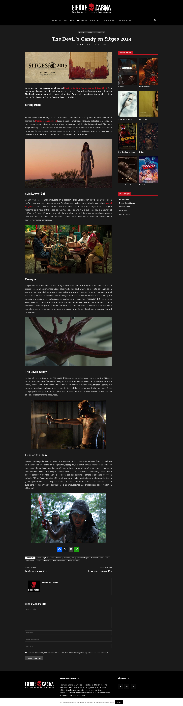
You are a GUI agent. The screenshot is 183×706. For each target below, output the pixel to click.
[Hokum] (148, 136)
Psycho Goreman (145, 185)
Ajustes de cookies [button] (108, 702)
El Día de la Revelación (125, 119)
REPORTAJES (109, 20)
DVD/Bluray (95, 20)
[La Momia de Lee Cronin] (127, 169)
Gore (107, 558)
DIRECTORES (69, 20)
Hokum (141, 152)
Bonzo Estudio (125, 214)
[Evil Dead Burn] (148, 71)
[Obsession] (127, 71)
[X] (133, 686)
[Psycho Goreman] (148, 169)
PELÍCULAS (56, 20)
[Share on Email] (71, 549)
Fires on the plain (97, 558)
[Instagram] (126, 686)
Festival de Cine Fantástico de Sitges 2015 (85, 88)
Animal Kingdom (42, 558)
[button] (155, 21)
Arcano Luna (124, 199)
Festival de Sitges (83, 558)
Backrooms (143, 119)
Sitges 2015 (100, 32)
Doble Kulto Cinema (127, 203)
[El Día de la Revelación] (127, 104)
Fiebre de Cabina (86, 45)
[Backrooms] (148, 104)
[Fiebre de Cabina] (91, 8)
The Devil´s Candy (58, 561)
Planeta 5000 (124, 207)
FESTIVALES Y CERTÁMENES (87, 32)
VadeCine (123, 210)
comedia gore (69, 558)
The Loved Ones (73, 561)
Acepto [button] (119, 702)
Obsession (121, 87)
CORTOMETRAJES (124, 20)
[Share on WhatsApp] (76, 549)
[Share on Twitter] (65, 549)
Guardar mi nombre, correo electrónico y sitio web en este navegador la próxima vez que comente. (68, 652)
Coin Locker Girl (56, 558)
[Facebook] (120, 686)
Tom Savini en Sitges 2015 (36, 571)
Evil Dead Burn (144, 87)
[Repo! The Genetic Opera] (127, 136)
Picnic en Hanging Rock (46, 121)
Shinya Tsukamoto (43, 561)
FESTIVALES (82, 20)
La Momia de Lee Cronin (126, 185)
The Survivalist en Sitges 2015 (99, 571)
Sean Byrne (30, 561)
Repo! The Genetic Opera (126, 152)
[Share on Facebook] (59, 549)
